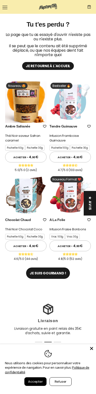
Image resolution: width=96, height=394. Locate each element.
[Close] (91, 348)
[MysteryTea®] (48, 7)
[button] (45, 126)
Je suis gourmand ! (48, 273)
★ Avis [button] (90, 203)
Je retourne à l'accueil (48, 65)
